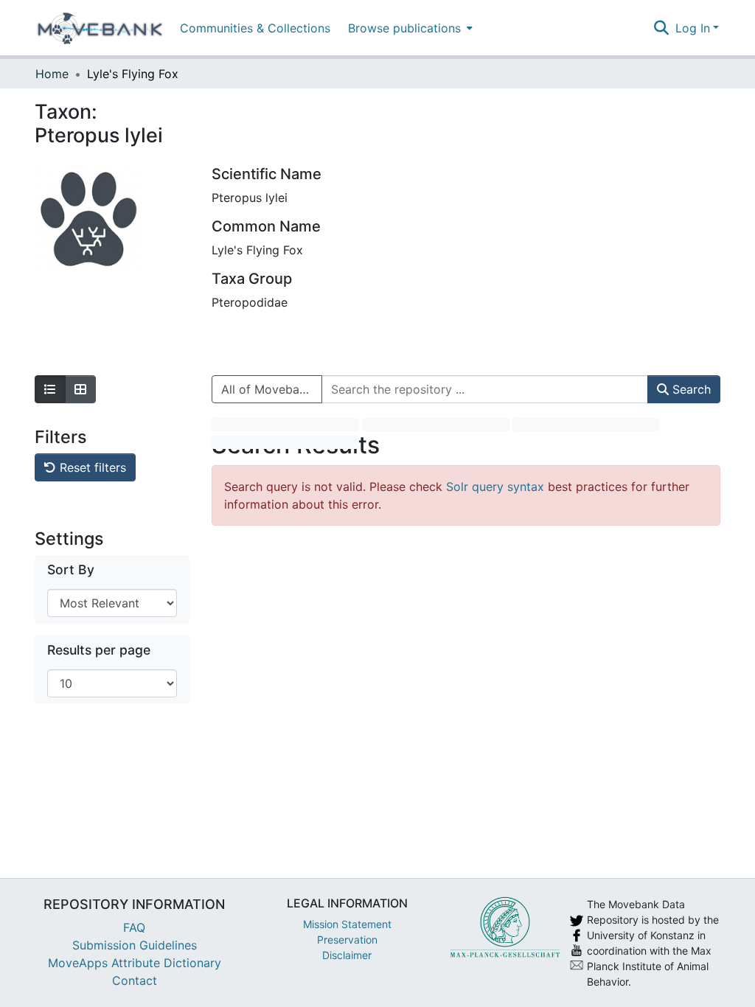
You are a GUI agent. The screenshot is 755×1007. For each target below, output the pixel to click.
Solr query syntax (495, 486)
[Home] (100, 28)
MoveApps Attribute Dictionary (134, 962)
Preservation (347, 939)
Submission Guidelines (134, 945)
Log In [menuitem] (692, 28)
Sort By (70, 569)
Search (690, 389)
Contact (134, 980)
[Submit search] (662, 28)
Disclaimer (347, 955)
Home (52, 73)
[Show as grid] (80, 389)
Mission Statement (347, 924)
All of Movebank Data (271, 389)
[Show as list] (50, 389)
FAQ (134, 927)
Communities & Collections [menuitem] (255, 28)
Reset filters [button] (91, 467)
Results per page (98, 650)
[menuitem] (409, 27)
